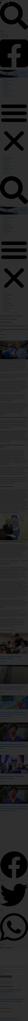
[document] (14, 510)
